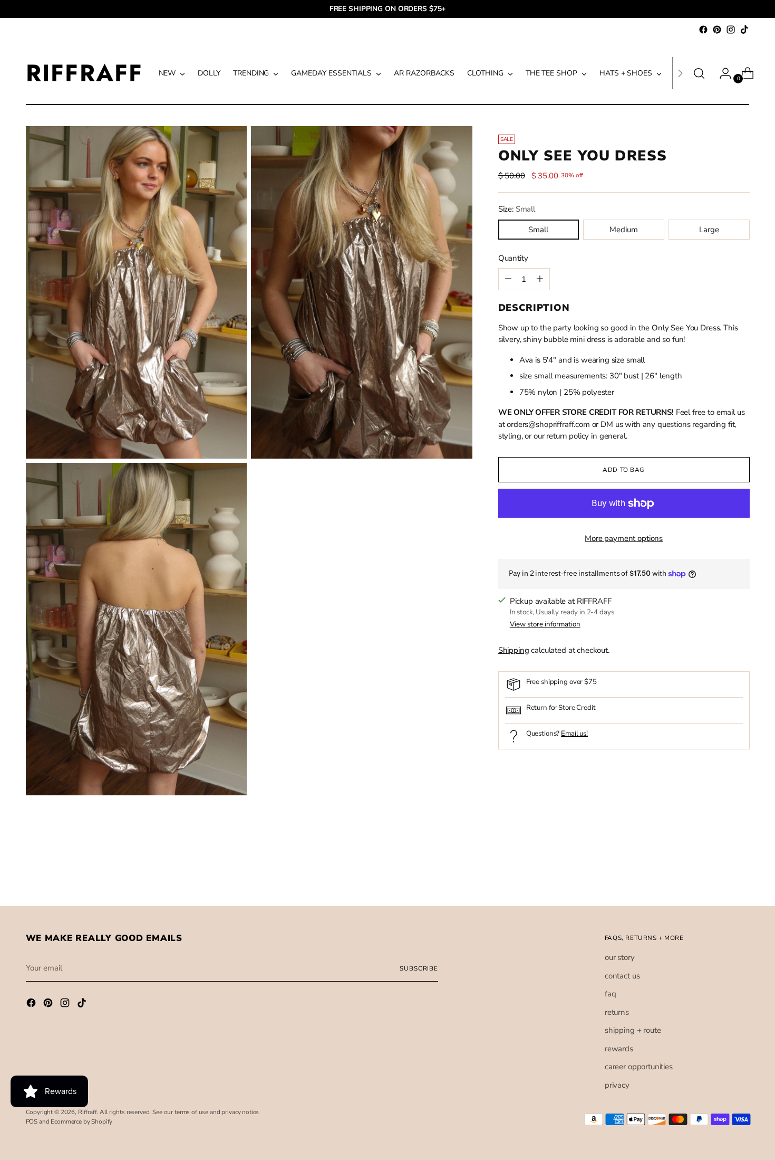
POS (32, 1121)
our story (620, 957)
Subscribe (419, 968)
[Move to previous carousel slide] (716, 870)
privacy (617, 1085)
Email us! (574, 733)
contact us (622, 976)
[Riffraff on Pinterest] (717, 29)
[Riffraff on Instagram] (730, 29)
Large (709, 229)
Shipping (513, 650)
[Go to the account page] (721, 73)
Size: (516, 209)
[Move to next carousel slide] (741, 870)
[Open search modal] (699, 73)
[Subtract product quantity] (539, 279)
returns (617, 1012)
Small (538, 229)
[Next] (680, 73)
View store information (545, 624)
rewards (619, 1048)
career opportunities (639, 1066)
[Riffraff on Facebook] (703, 29)
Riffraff (87, 1112)
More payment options (624, 538)
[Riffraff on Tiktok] (744, 29)
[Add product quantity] (508, 279)
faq (610, 993)
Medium (623, 229)
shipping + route (633, 1030)
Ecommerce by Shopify (81, 1121)
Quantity (513, 258)
